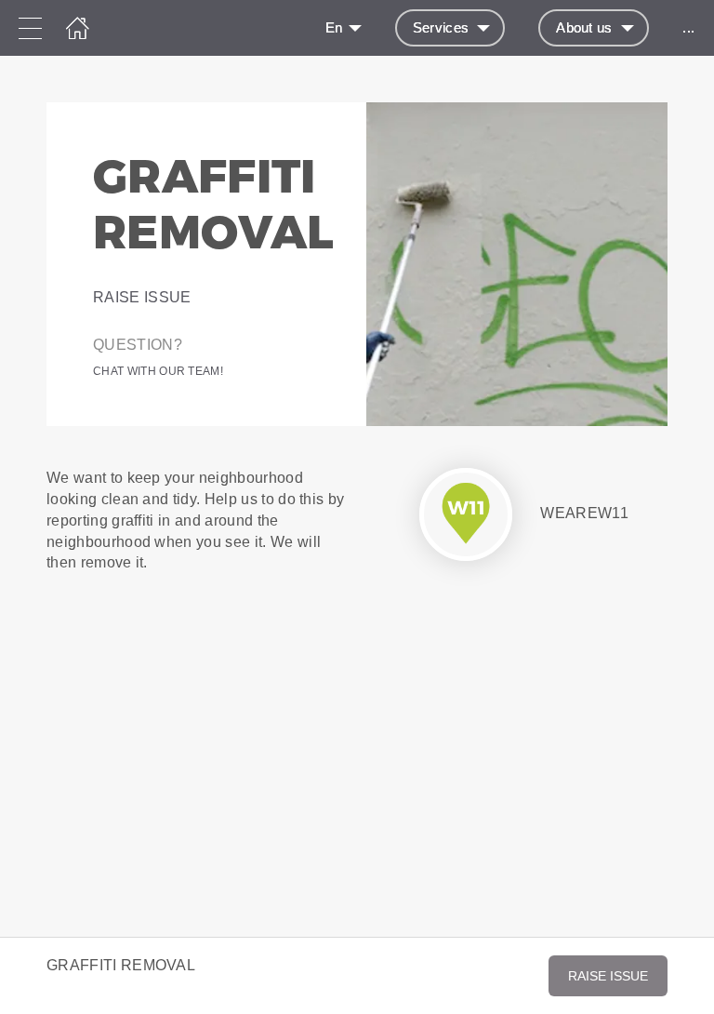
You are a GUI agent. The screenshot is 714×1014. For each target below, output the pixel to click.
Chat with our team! (158, 371)
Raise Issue (142, 297)
